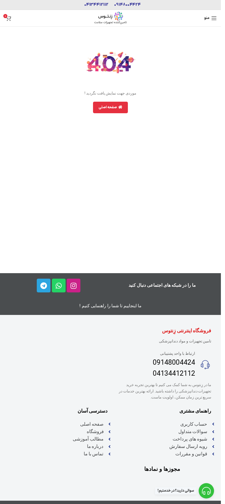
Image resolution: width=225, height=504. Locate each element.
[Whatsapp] (59, 285)
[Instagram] (73, 285)
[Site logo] (110, 18)
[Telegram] (43, 285)
